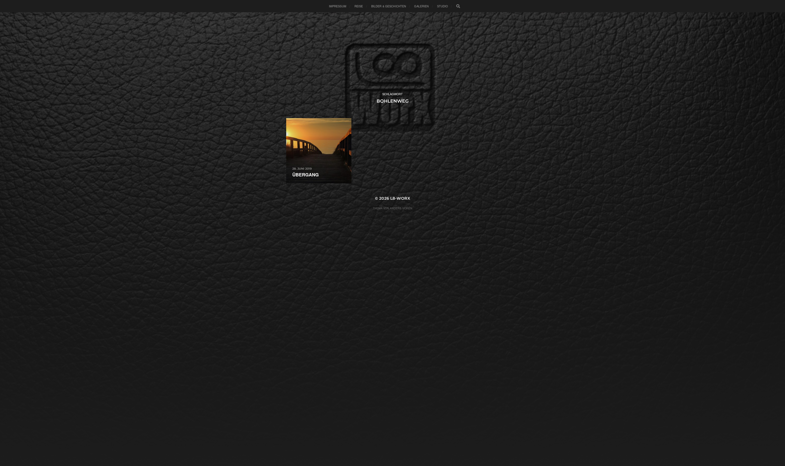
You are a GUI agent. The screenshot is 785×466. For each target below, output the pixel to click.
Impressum (337, 6)
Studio (442, 6)
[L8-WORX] (392, 52)
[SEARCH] (458, 6)
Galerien (421, 6)
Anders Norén (401, 208)
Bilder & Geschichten (388, 6)
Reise (358, 6)
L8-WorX (400, 198)
